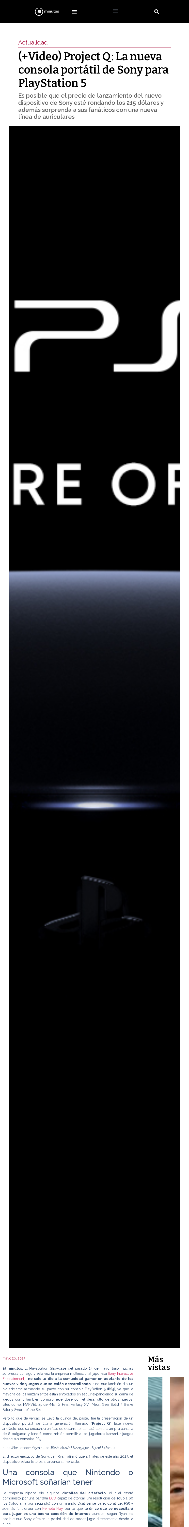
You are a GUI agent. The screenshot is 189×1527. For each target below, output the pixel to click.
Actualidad (33, 42)
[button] (74, 12)
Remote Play (52, 1509)
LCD (52, 1498)
